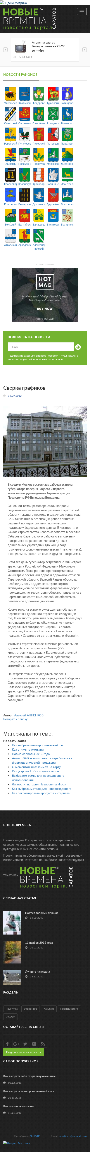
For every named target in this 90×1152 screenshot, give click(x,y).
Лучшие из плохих (37, 971)
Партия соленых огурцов (41, 913)
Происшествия (69, 1008)
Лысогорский (67, 163)
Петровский (53, 143)
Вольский (10, 224)
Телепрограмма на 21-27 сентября (48, 48)
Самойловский (39, 123)
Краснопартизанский (10, 184)
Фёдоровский (39, 103)
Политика (12, 1008)
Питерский (39, 143)
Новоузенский (24, 163)
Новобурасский (39, 163)
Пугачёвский (24, 143)
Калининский (53, 184)
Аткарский (10, 245)
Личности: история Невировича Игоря (39, 784)
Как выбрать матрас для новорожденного (41, 788)
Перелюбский (67, 143)
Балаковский (53, 224)
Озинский (10, 163)
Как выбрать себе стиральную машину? (29, 1076)
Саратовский (24, 123)
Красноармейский (39, 184)
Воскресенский (67, 204)
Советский (10, 123)
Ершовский (10, 204)
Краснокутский (24, 184)
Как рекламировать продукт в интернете (41, 793)
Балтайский (24, 224)
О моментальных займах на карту (36, 767)
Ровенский (10, 143)
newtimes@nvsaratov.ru (73, 1136)
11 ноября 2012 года (39, 942)
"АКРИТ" (35, 1136)
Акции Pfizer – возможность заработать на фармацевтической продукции (42, 760)
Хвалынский (24, 103)
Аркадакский (24, 245)
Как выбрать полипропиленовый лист (39, 745)
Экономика (30, 1008)
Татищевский (67, 103)
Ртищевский (53, 123)
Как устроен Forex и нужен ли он (35, 771)
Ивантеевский (67, 184)
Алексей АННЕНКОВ (28, 715)
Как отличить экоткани (28, 749)
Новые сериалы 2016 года (31, 753)
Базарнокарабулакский (67, 224)
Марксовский (53, 163)
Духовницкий (39, 204)
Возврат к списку (15, 719)
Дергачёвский (53, 204)
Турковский (53, 103)
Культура (48, 1008)
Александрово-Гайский (39, 246)
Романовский (67, 123)
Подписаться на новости (23, 1052)
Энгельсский (10, 103)
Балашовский (39, 224)
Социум (10, 1016)
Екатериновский (24, 204)
